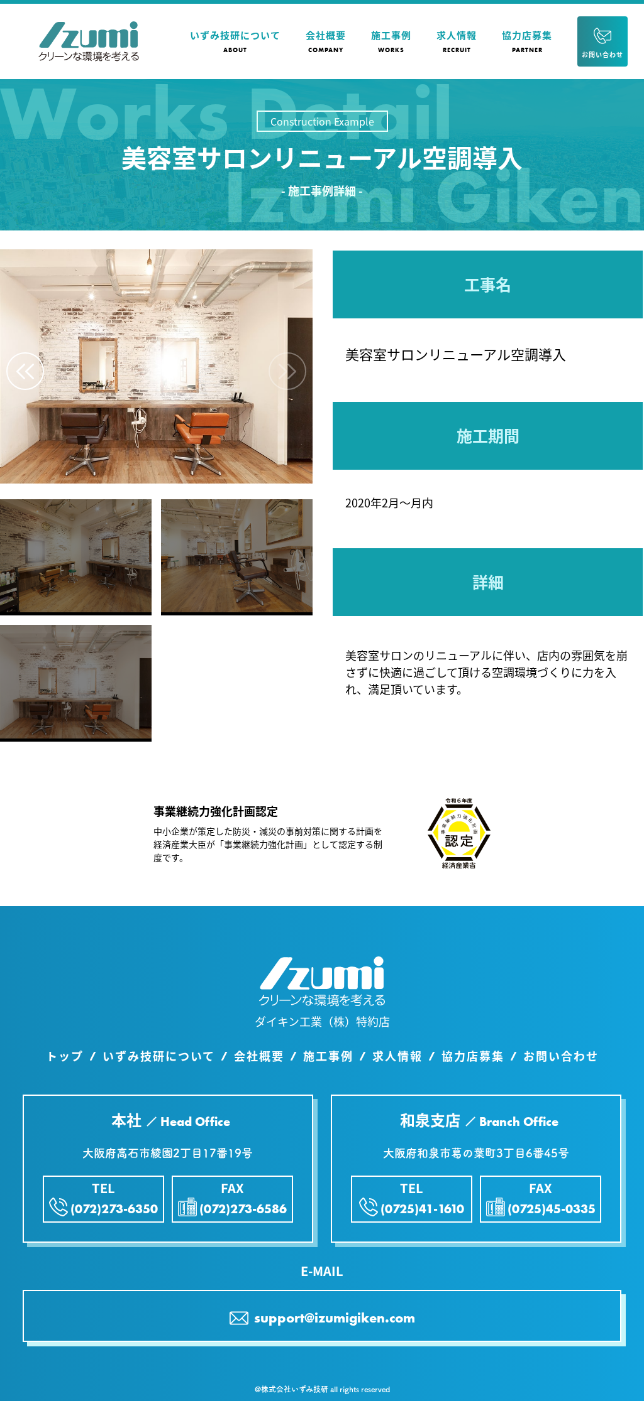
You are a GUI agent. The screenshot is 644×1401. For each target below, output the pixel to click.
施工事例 (328, 1056)
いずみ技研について (159, 1056)
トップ (65, 1056)
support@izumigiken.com (333, 1318)
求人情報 (397, 1056)
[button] (25, 371)
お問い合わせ (561, 1056)
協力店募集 (472, 1056)
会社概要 (259, 1056)
